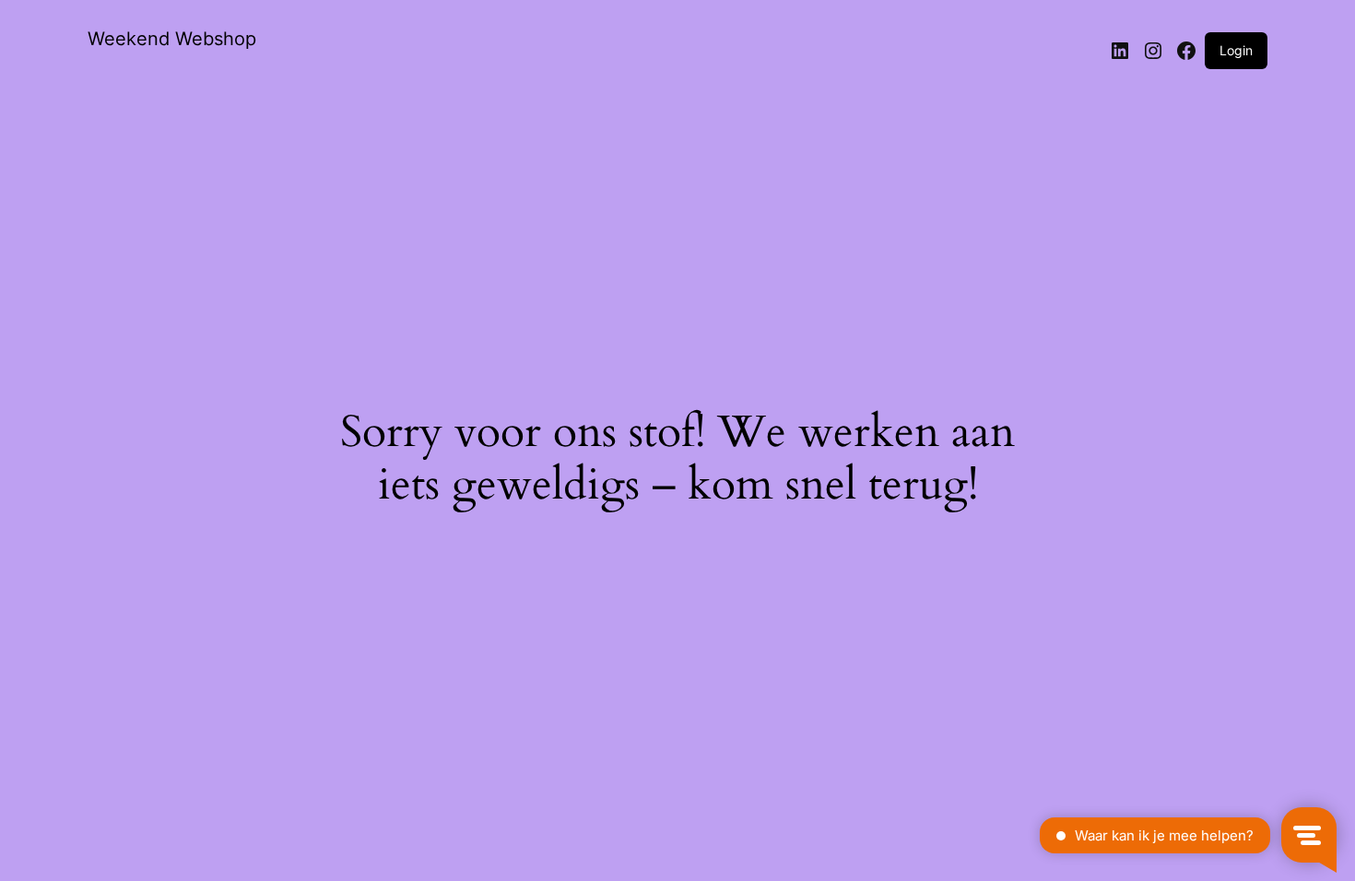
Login (1236, 50)
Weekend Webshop (172, 39)
